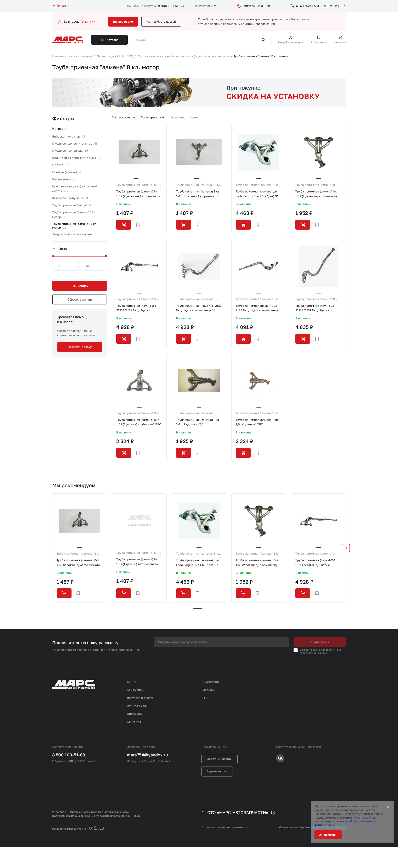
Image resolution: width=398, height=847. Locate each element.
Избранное (318, 42)
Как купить (135, 689)
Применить (80, 285)
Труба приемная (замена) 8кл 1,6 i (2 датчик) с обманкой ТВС (138, 422)
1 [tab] (197, 608)
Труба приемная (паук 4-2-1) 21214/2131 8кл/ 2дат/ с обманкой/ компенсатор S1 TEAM (136, 308)
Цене (194, 117)
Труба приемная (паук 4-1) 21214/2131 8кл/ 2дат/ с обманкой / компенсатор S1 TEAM (315, 308)
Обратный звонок (219, 759)
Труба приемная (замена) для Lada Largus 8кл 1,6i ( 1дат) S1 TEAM (257, 194)
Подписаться (319, 642)
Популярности (151, 117)
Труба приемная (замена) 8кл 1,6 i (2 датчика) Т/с (197, 422)
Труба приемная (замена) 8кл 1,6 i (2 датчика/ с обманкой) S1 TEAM (318, 194)
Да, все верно (123, 21)
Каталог (112, 39)
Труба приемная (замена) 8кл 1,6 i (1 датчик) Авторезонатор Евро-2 (197, 194)
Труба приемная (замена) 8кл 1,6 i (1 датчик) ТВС (257, 422)
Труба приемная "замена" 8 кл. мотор (138, 185)
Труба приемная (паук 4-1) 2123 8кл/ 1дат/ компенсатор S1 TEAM (199, 308)
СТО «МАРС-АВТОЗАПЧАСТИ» (317, 5)
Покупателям (203, 5)
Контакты (134, 721)
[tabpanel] (79, 547)
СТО (204, 698)
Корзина (340, 42)
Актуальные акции (256, 5)
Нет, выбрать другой (161, 21)
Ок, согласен (328, 834)
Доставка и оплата (140, 698)
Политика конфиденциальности (224, 827)
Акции (131, 682)
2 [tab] (204, 608)
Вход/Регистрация (290, 42)
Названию (178, 117)
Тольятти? (87, 21)
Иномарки (134, 713)
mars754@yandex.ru (147, 754)
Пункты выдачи (138, 705)
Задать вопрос (217, 771)
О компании (210, 682)
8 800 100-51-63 (171, 6)
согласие (311, 649)
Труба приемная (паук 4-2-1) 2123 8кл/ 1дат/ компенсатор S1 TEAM (257, 308)
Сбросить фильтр (79, 299)
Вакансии (208, 689)
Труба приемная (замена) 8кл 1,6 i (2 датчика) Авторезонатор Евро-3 (138, 194)
